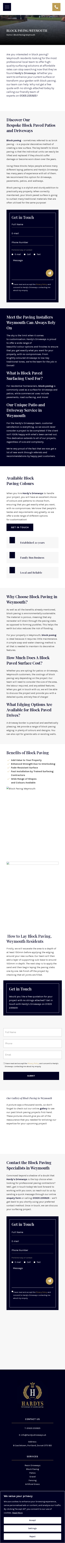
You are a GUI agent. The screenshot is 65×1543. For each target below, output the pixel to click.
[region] (32, 1517)
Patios (32, 1473)
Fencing (32, 1480)
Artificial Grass (32, 1484)
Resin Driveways (33, 1465)
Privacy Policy (41, 284)
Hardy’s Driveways (16, 1179)
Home (9, 35)
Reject (32, 1536)
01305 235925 (33, 1428)
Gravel (32, 1476)
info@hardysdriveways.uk (33, 1435)
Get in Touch (20, 527)
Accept (32, 1520)
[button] (7, 7)
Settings (32, 1528)
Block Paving (32, 1469)
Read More (17, 1513)
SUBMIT (31, 1076)
